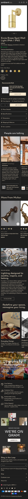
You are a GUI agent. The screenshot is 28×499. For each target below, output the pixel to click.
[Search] (19, 2)
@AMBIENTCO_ (14, 440)
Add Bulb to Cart (17, 94)
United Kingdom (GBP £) (9, 485)
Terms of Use (19, 468)
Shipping (10, 44)
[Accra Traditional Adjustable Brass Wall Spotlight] (10, 213)
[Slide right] (16, 33)
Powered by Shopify (16, 496)
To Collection (7, 298)
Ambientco (8, 496)
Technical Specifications (7, 49)
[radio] (2, 71)
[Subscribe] (25, 465)
